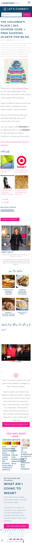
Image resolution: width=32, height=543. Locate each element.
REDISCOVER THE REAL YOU (16, 424)
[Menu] (29, 2)
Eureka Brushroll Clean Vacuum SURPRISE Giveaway (7, 192)
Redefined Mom (10, 3)
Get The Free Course (16, 526)
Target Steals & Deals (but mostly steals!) (21, 171)
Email (6, 202)
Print (6, 199)
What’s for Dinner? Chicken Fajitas (8, 292)
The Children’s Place (20, 88)
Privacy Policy (19, 534)
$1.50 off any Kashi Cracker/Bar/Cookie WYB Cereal (21, 192)
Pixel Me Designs (19, 536)
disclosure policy (24, 56)
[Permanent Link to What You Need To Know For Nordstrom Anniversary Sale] (15, 445)
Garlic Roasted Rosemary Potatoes (22, 292)
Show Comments (10, 219)
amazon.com (5, 54)
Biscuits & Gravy (22, 313)
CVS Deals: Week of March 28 (7, 171)
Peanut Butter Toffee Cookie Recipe (8, 314)
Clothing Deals (20, 40)
